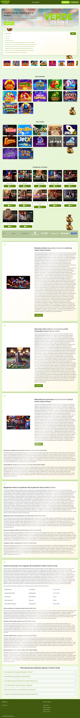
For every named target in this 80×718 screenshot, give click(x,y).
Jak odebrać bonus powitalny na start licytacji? (17, 676)
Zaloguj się (65, 2)
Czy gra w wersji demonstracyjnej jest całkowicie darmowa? (21, 694)
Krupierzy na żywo (9, 40)
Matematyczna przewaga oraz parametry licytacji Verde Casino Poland (20, 46)
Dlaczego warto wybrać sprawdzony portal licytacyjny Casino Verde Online (20, 44)
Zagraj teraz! (38, 315)
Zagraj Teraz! (9, 23)
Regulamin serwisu (46, 711)
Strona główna (4, 705)
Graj (9, 63)
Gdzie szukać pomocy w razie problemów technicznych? (20, 689)
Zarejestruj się (74, 2)
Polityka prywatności (47, 707)
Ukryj (73, 33)
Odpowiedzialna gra (46, 709)
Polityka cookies (46, 705)
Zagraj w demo (25, 86)
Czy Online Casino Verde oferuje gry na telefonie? (18, 685)
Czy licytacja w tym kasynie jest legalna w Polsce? (18, 672)
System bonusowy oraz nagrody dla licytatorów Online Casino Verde (19, 50)
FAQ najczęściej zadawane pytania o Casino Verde (16, 52)
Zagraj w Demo (10, 109)
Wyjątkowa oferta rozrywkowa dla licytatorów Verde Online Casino (19, 48)
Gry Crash (7, 38)
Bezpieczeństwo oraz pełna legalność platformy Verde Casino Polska (19, 42)
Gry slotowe (7, 36)
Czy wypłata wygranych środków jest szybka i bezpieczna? (20, 681)
